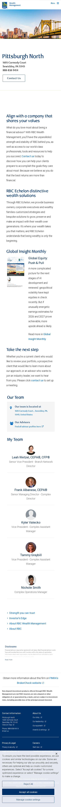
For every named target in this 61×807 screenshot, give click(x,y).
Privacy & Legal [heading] (9, 743)
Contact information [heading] (11, 713)
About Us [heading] (37, 713)
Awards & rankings (40, 729)
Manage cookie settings (28, 799)
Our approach (38, 725)
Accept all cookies (28, 792)
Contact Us (14, 78)
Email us (5, 731)
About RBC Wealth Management (27, 623)
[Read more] (8, 660)
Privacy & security (8, 747)
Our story (36, 717)
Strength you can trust (22, 613)
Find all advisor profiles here (28, 427)
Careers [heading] (36, 743)
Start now (36, 747)
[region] (30, 779)
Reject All (28, 784)
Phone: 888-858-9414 (10, 728)
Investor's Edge (18, 618)
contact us (37, 380)
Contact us (28, 156)
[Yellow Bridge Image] (30, 24)
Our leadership (38, 721)
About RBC (15, 628)
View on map (7, 725)
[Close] (56, 754)
